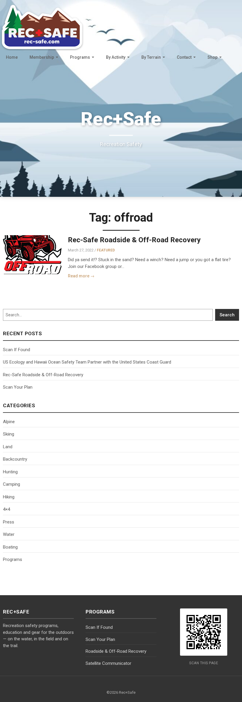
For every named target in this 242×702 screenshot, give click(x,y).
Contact (184, 57)
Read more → (81, 276)
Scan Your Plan (17, 387)
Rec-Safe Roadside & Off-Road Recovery (134, 240)
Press (8, 522)
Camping (11, 484)
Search (227, 315)
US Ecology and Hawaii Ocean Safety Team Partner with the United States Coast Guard (87, 362)
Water (8, 534)
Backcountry (15, 459)
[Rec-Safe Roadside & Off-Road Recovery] (32, 254)
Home (12, 57)
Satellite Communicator (108, 663)
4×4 (6, 509)
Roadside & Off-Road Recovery (116, 651)
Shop (212, 57)
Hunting (10, 471)
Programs (80, 57)
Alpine (9, 421)
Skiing (8, 434)
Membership (42, 57)
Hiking (8, 497)
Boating (10, 547)
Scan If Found (16, 349)
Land (7, 446)
